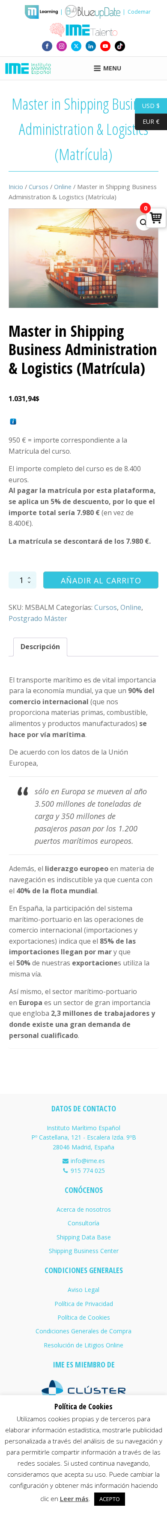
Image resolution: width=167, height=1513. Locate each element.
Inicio (16, 186)
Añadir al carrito (101, 580)
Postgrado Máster (38, 618)
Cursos (38, 186)
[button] (144, 222)
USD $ (147, 105)
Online (63, 186)
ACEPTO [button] (109, 1499)
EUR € (147, 121)
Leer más (74, 1498)
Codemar (139, 11)
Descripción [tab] (40, 646)
